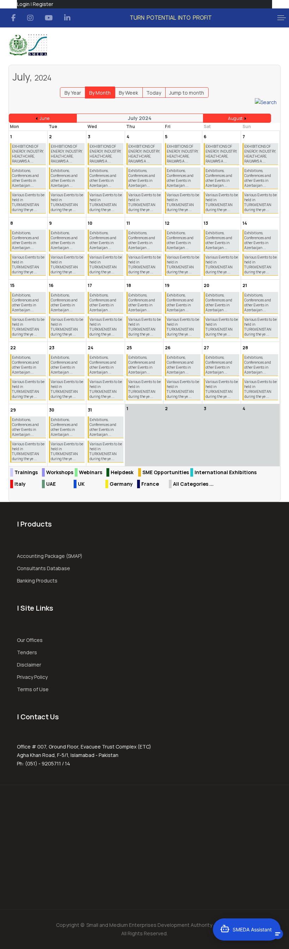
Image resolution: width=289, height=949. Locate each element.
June (44, 118)
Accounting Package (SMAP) (49, 556)
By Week (128, 92)
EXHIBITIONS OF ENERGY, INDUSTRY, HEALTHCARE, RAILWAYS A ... (28, 154)
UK (81, 483)
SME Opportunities (165, 472)
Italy (20, 483)
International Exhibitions (226, 472)
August (235, 118)
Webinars (90, 472)
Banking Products (37, 580)
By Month (100, 92)
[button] (281, 18)
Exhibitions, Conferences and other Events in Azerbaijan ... (25, 178)
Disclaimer (29, 664)
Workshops (59, 472)
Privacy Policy (32, 677)
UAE (51, 483)
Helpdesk (122, 472)
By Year (72, 92)
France (150, 483)
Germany (121, 483)
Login (23, 4)
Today (153, 92)
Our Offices (30, 640)
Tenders (27, 652)
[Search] (266, 101)
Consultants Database (43, 568)
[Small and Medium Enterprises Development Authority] (27, 45)
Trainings (26, 472)
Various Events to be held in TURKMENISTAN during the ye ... (28, 202)
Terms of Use (33, 689)
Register (43, 4)
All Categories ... (193, 483)
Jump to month (186, 92)
